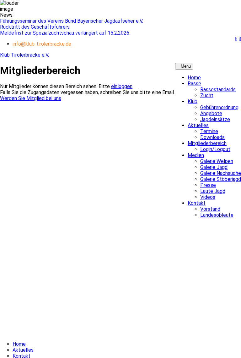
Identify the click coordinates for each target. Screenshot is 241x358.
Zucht (206, 95)
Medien (196, 155)
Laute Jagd (212, 191)
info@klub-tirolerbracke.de (42, 44)
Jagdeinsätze (215, 119)
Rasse (194, 84)
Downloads (212, 137)
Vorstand (210, 209)
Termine (209, 131)
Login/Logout (215, 149)
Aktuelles (198, 125)
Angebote (211, 113)
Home (194, 78)
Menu (186, 66)
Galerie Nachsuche (220, 173)
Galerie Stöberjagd (220, 179)
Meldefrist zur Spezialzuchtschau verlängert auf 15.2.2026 (64, 33)
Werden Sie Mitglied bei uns (30, 98)
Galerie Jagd (214, 167)
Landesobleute (216, 215)
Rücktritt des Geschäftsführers (35, 27)
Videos (207, 197)
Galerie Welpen (216, 161)
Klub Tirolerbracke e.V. (24, 55)
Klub (192, 101)
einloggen (121, 86)
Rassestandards (218, 89)
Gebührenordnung (219, 107)
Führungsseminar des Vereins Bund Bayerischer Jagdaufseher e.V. (71, 21)
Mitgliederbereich (207, 143)
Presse (208, 185)
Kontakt (197, 203)
